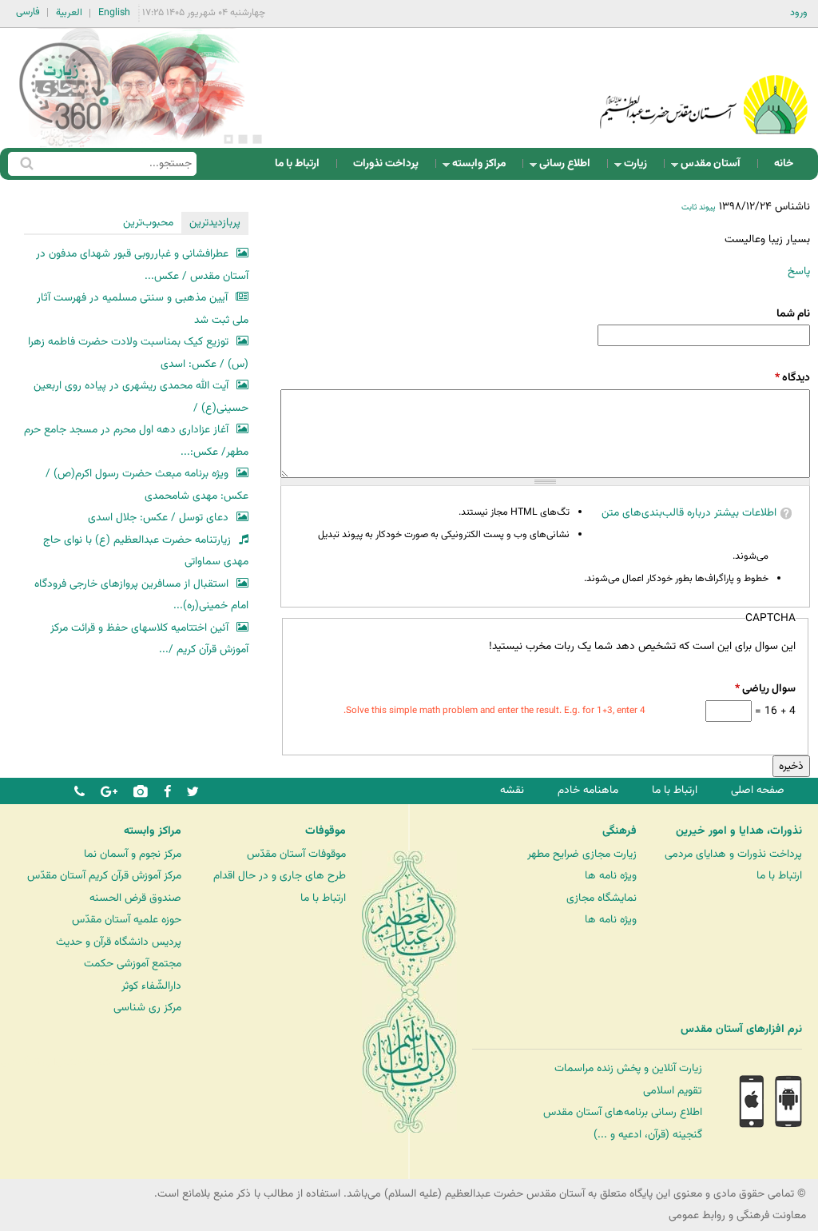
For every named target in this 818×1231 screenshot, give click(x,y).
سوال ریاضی (765, 688)
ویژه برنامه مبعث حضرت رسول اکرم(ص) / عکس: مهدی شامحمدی (147, 484)
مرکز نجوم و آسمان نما (132, 854)
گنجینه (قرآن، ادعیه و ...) (648, 1134)
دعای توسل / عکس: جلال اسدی (158, 517)
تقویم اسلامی (672, 1090)
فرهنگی (619, 831)
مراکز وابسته (483, 167)
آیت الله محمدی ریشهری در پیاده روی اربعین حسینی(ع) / (141, 396)
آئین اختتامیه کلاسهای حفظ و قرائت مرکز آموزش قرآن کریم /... (149, 639)
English (114, 13)
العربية (69, 13)
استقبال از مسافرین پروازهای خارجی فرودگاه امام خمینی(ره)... (141, 595)
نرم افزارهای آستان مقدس (741, 1029)
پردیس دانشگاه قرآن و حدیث (118, 942)
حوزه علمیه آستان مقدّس (126, 919)
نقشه (512, 790)
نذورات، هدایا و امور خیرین (739, 831)
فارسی (28, 12)
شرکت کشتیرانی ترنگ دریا (55, 1062)
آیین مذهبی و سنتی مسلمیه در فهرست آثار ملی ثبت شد (142, 309)
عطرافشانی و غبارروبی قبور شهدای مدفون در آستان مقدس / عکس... (142, 265)
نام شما (793, 313)
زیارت (640, 167)
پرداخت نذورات (386, 163)
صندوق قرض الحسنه (135, 898)
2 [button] (243, 139)
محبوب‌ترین (148, 222)
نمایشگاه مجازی (601, 898)
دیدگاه (792, 377)
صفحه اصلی (757, 790)
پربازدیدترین (214, 222)
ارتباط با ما (297, 163)
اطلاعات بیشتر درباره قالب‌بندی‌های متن (689, 512)
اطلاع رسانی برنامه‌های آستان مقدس (622, 1112)
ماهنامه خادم (588, 790)
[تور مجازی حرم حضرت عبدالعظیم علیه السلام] (64, 130)
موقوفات (325, 831)
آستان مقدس (715, 167)
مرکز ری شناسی (147, 1007)
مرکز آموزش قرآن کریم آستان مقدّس (104, 875)
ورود (799, 13)
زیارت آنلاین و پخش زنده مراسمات (628, 1068)
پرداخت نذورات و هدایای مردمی (733, 854)
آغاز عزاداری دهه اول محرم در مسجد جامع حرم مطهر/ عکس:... (136, 440)
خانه (783, 163)
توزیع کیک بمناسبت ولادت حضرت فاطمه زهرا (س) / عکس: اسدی (138, 352)
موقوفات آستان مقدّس (296, 854)
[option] (136, 88)
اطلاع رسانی (569, 167)
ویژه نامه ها (611, 875)
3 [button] (228, 139)
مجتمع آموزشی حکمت (132, 963)
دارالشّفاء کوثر (151, 986)
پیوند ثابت (698, 207)
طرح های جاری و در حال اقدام (279, 875)
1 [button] (257, 139)
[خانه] (704, 83)
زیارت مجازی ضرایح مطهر (582, 854)
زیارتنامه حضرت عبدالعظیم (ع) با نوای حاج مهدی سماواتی (145, 551)
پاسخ (799, 271)
